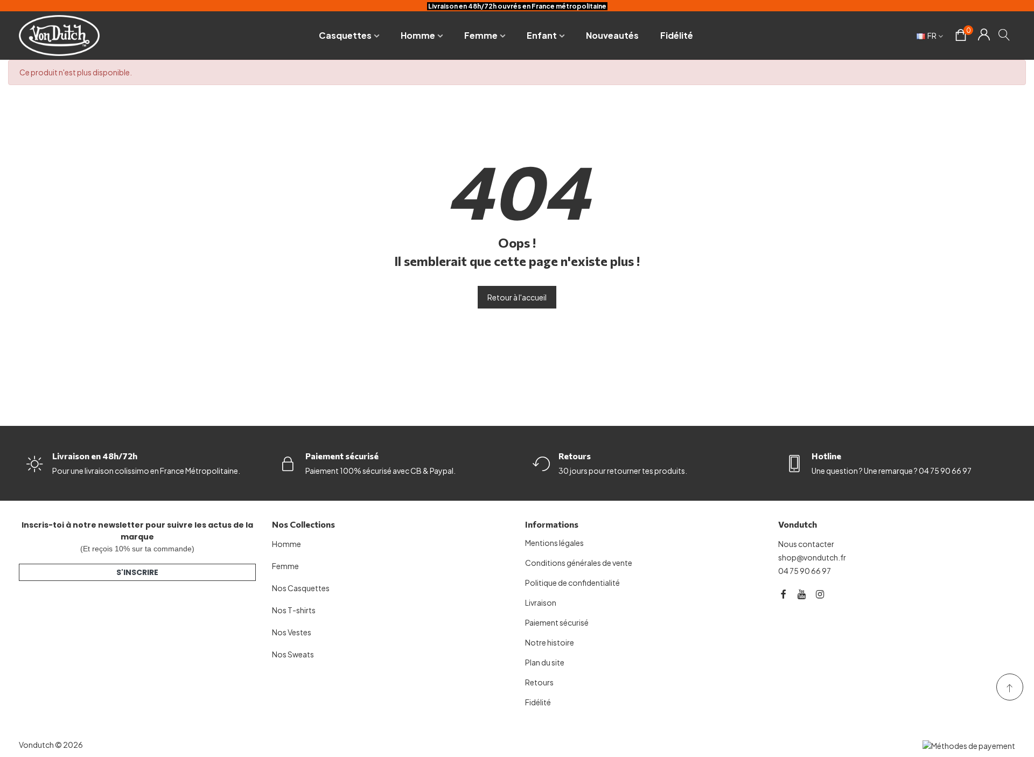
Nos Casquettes (301, 588)
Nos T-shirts (294, 610)
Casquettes (345, 35)
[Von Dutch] (59, 35)
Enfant (542, 35)
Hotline (826, 456)
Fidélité (676, 35)
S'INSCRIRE (137, 572)
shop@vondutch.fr (812, 557)
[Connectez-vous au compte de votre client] (983, 35)
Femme (481, 35)
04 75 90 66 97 (804, 571)
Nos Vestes (291, 632)
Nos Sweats (293, 654)
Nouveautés (612, 35)
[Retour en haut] (1009, 687)
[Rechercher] (1004, 34)
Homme (418, 35)
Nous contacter (806, 544)
